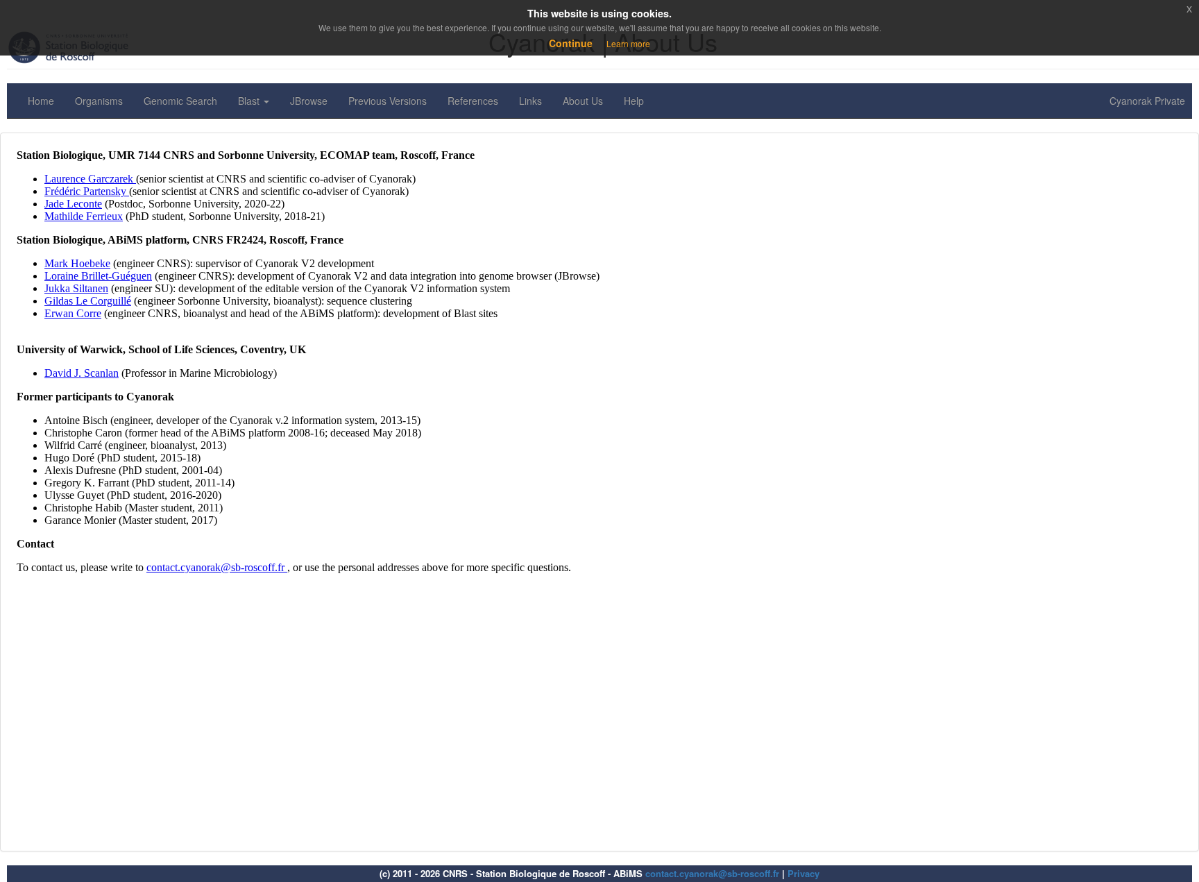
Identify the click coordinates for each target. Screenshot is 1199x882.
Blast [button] (250, 101)
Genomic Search (180, 101)
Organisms (99, 101)
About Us (583, 101)
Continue (571, 43)
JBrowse (309, 101)
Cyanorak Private (1147, 101)
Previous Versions (387, 101)
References (473, 101)
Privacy (803, 873)
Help (634, 101)
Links (530, 101)
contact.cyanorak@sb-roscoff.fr (712, 873)
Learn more (628, 43)
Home (41, 101)
